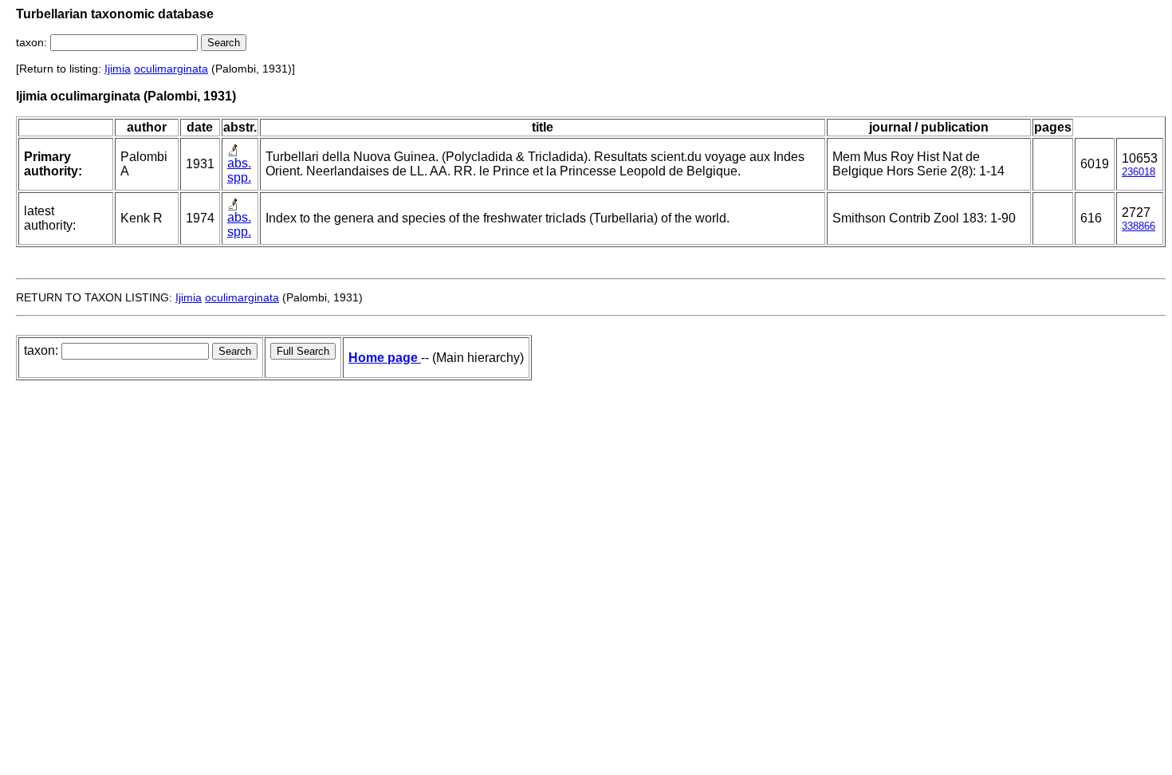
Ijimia (117, 68)
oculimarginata (171, 68)
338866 (1138, 226)
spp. (239, 177)
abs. (239, 163)
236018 (1138, 172)
